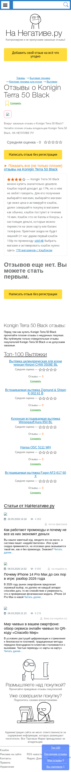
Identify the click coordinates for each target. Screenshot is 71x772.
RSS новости (34, 754)
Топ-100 (55, 747)
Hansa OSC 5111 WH (35, 447)
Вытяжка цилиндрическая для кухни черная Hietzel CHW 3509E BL (35, 363)
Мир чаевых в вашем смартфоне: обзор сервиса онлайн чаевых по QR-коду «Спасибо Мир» (35, 628)
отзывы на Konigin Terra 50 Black (31, 169)
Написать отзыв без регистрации (33, 154)
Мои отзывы (54, 760)
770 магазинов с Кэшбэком (34, 250)
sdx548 (39, 241)
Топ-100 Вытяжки (25, 354)
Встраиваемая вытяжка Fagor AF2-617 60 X (35, 474)
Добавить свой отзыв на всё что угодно (35, 54)
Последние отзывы (55, 754)
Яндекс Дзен (34, 758)
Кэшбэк (4, 750)
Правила (5, 762)
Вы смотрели (54, 766)
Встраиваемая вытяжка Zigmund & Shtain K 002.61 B (35, 391)
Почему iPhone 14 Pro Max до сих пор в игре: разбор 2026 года (35, 576)
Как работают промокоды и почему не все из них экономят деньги (35, 532)
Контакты (5, 758)
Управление (7, 766)
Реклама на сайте (10, 754)
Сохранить (15, 103)
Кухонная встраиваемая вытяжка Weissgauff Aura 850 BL (35, 420)
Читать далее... (33, 597)
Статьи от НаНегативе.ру (29, 506)
